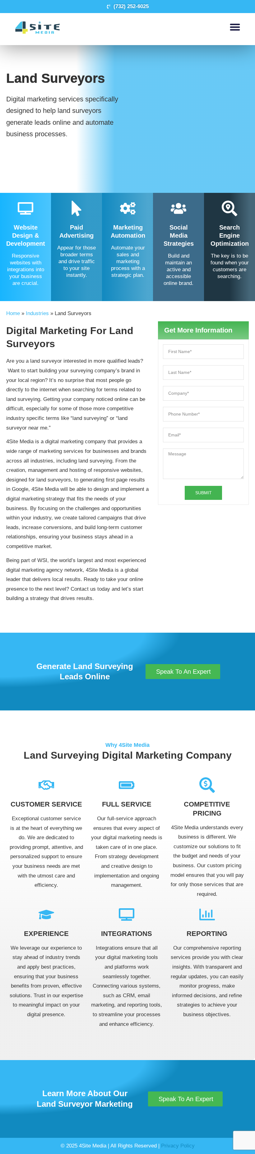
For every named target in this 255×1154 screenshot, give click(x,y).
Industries (37, 313)
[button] (235, 27)
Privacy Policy (178, 1146)
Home (13, 313)
